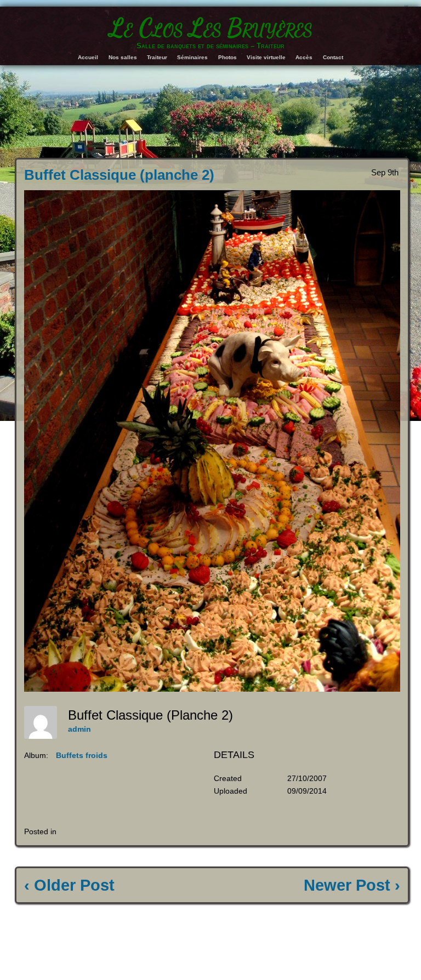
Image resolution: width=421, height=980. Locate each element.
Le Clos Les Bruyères (211, 28)
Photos (227, 57)
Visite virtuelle (266, 57)
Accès (303, 57)
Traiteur (157, 57)
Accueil (88, 57)
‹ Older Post (69, 885)
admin (79, 729)
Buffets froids (81, 755)
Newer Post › (352, 885)
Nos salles (123, 57)
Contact (333, 57)
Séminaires (192, 57)
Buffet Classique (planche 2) (119, 175)
